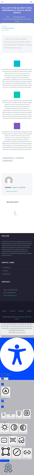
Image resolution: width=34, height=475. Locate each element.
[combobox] (17, 329)
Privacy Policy (6, 267)
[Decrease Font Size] (2, 384)
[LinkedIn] (11, 165)
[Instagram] (19, 305)
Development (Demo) (8, 158)
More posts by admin (11, 191)
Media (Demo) (20, 158)
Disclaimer (21, 311)
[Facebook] (2, 165)
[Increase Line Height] (2, 401)
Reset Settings (5, 460)
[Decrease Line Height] (2, 406)
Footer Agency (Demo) (8, 28)
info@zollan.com (12, 295)
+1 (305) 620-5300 (12, 290)
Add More (29, 311)
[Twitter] (5, 165)
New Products (6, 274)
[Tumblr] (9, 165)
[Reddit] (14, 165)
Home (17, 4)
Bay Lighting (25, 4)
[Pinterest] (7, 165)
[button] (0, 336)
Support (4, 311)
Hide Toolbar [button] (4, 378)
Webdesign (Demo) (8, 160)
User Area (5, 271)
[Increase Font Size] (2, 378)
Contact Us (12, 311)
